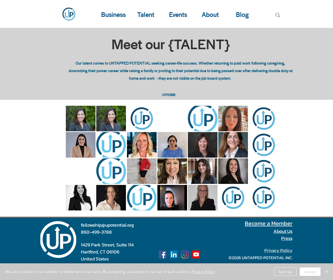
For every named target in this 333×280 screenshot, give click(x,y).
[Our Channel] (196, 254)
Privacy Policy (203, 271)
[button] (80, 118)
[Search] (277, 15)
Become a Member (268, 223)
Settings (285, 271)
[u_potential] (185, 254)
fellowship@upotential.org (107, 224)
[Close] (327, 271)
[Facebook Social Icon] (162, 254)
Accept (310, 271)
